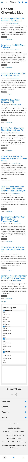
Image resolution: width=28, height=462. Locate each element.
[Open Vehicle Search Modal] (14, 457)
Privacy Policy (11, 438)
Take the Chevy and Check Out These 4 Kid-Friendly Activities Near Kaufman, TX (13, 189)
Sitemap (13, 435)
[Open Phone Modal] (19, 2)
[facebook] (16, 394)
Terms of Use (20, 435)
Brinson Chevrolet (14, 23)
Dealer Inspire (14, 448)
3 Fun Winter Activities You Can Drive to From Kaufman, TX (13, 249)
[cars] (11, 394)
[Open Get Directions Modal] (22, 2)
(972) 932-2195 (6, 314)
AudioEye (18, 438)
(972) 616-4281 (6, 317)
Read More (4, 65)
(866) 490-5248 (6, 321)
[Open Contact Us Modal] (23, 457)
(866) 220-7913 (6, 324)
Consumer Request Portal (9, 442)
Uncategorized (9, 39)
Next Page (3, 301)
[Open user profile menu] (26, 2)
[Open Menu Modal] (2, 2)
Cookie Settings (21, 442)
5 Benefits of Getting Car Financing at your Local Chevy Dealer (14, 159)
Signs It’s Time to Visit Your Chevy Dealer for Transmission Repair (12, 219)
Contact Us (7, 435)
